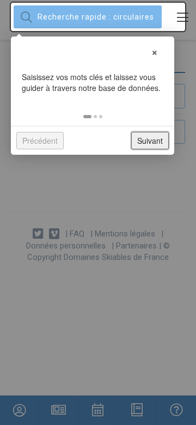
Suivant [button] (150, 140)
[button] (87, 116)
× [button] (154, 51)
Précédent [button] (40, 140)
